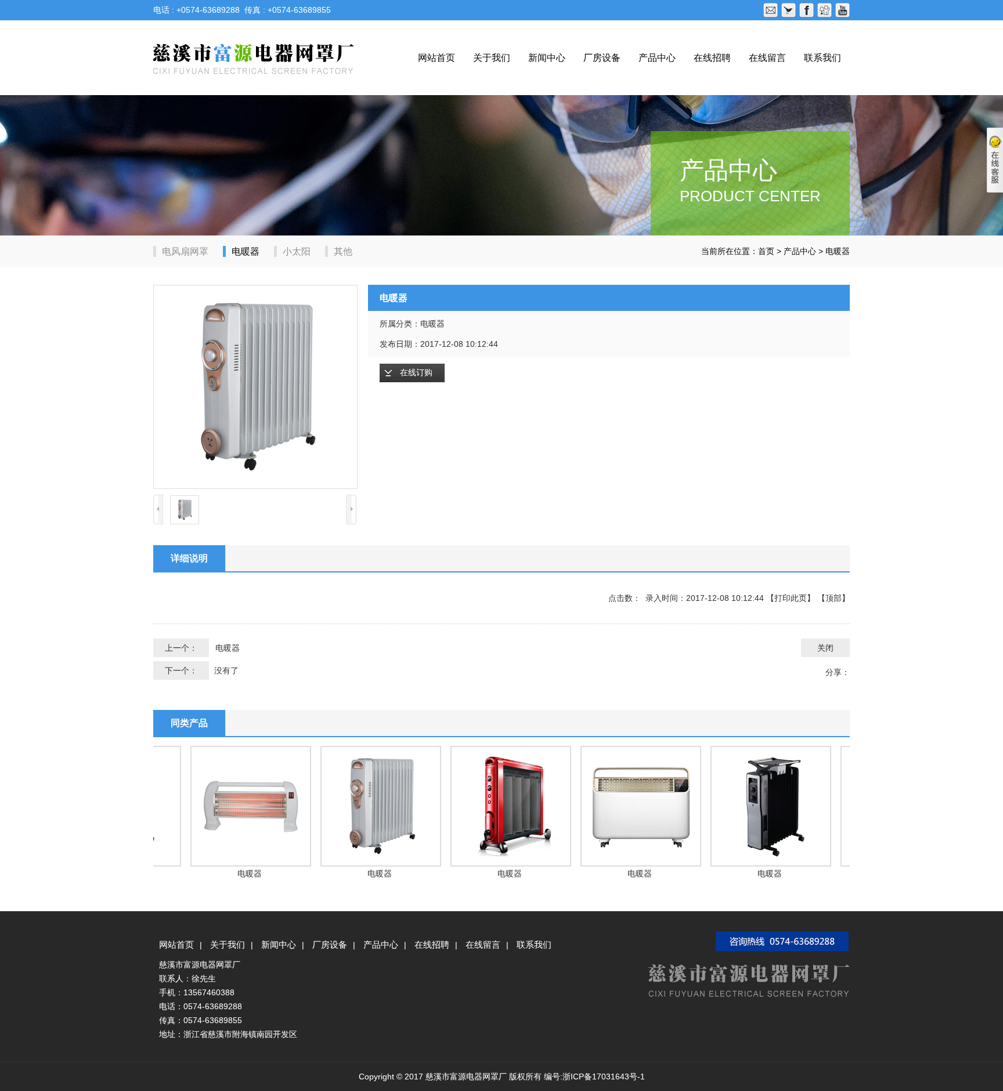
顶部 (833, 598)
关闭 (825, 648)
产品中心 (657, 58)
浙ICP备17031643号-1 (603, 1076)
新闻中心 (546, 58)
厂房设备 (601, 58)
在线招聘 (712, 58)
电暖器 (245, 251)
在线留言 (767, 58)
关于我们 (491, 58)
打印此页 (790, 598)
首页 (766, 251)
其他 (343, 251)
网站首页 (436, 58)
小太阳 (297, 251)
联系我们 (822, 58)
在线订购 (416, 372)
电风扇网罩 (185, 251)
